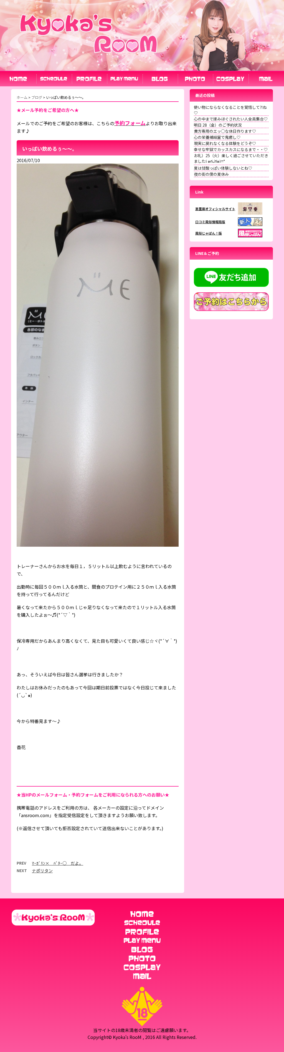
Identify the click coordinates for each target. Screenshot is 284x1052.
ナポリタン (42, 870)
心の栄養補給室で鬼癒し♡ (217, 137)
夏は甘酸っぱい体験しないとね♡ (223, 168)
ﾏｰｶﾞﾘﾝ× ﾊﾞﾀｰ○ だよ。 (57, 863)
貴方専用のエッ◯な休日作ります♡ (225, 131)
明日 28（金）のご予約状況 (218, 125)
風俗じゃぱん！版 (208, 233)
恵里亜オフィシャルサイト (215, 208)
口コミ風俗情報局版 (210, 221)
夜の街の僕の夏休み (211, 174)
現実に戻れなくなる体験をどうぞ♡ (225, 143)
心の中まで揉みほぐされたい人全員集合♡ (231, 119)
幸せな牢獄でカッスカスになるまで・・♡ (231, 149)
